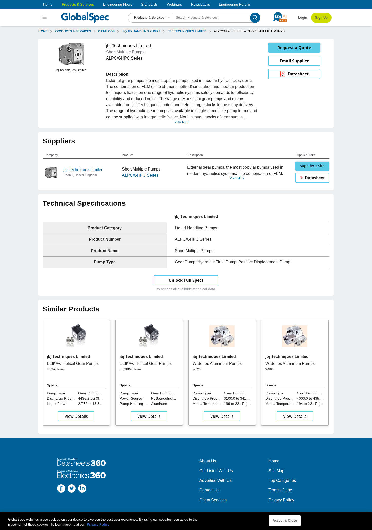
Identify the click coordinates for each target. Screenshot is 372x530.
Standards (149, 4)
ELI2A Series (56, 369)
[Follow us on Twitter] (72, 489)
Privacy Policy (281, 500)
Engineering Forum (234, 4)
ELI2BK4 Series (130, 369)
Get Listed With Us (216, 471)
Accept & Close (285, 520)
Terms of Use (280, 490)
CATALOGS (106, 31)
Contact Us (209, 490)
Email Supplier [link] (294, 61)
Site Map (276, 471)
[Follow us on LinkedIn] (82, 489)
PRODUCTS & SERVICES (73, 31)
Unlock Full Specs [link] (186, 280)
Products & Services (78, 4)
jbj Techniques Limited (83, 169)
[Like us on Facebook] (61, 489)
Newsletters (200, 4)
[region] (186, 521)
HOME (43, 31)
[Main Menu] (45, 18)
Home (48, 4)
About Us (207, 461)
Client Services (213, 500)
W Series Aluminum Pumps (217, 363)
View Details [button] (76, 416)
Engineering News (117, 4)
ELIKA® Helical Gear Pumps (73, 363)
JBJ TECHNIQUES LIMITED (187, 31)
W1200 (197, 369)
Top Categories (282, 480)
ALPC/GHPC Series (140, 175)
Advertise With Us (215, 480)
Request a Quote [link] (294, 47)
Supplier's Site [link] (312, 165)
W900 (269, 369)
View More (182, 122)
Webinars (174, 4)
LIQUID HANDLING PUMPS (141, 31)
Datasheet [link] (298, 74)
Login (302, 18)
